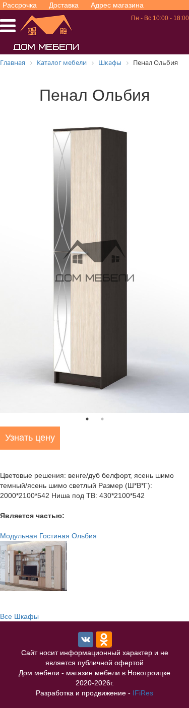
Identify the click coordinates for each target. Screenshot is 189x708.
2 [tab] (102, 419)
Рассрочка (20, 5)
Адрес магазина (117, 5)
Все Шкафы (19, 616)
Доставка (64, 5)
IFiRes (143, 693)
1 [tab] (87, 419)
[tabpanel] (94, 261)
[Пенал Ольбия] (94, 261)
